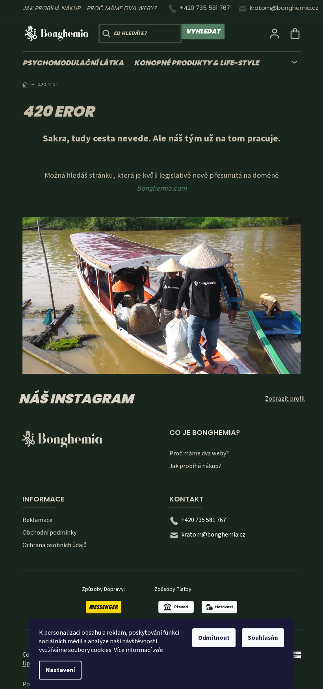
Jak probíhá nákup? (195, 466)
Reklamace (37, 520)
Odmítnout (214, 637)
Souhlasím (263, 637)
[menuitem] (75, 63)
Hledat (203, 31)
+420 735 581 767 (205, 8)
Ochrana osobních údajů (54, 545)
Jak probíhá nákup (51, 8)
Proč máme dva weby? (122, 8)
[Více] (289, 61)
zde (157, 650)
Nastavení (60, 670)
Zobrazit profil (285, 398)
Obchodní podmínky (49, 532)
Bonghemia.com (162, 188)
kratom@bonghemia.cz (284, 8)
